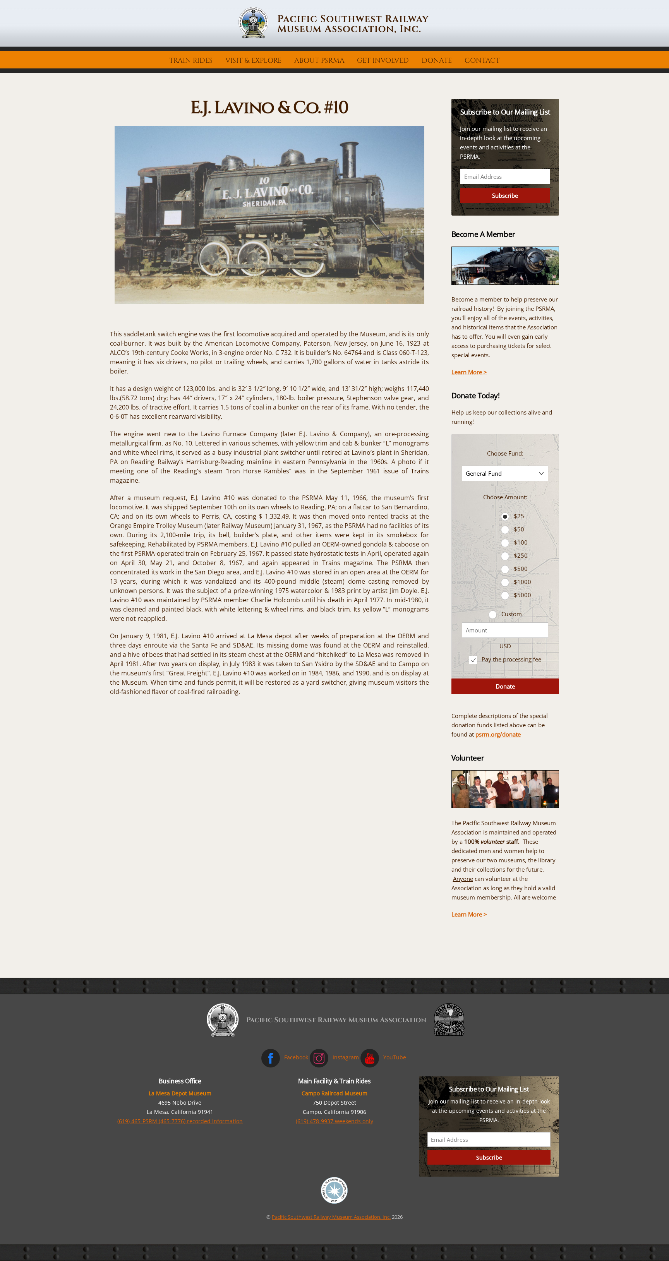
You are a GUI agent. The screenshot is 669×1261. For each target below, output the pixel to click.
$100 (521, 542)
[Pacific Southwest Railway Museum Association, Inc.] (334, 37)
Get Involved (383, 60)
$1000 (522, 582)
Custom (511, 614)
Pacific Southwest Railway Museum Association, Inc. (331, 1216)
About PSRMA (319, 60)
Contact (482, 60)
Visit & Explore (253, 60)
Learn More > (469, 372)
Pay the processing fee (510, 659)
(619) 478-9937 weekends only (334, 1121)
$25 (519, 516)
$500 (521, 568)
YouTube (394, 1057)
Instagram (345, 1057)
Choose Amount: (505, 497)
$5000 (522, 595)
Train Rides (191, 60)
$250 (521, 555)
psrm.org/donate (498, 734)
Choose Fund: (505, 453)
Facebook (295, 1057)
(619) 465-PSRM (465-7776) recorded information (180, 1121)
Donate (437, 60)
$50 (519, 529)
